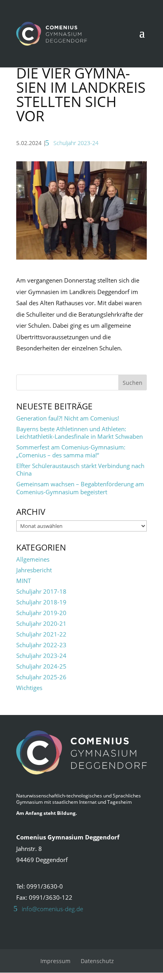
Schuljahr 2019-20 (41, 613)
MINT (23, 581)
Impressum (55, 961)
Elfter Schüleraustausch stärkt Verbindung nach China (80, 470)
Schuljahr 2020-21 (41, 623)
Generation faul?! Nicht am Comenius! (67, 418)
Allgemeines (32, 559)
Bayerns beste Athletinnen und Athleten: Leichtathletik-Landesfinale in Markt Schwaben (79, 433)
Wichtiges (29, 688)
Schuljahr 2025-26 (41, 677)
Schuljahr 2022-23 (41, 645)
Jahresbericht (34, 570)
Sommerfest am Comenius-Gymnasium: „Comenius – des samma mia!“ (70, 451)
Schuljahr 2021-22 (41, 634)
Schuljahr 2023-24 (76, 143)
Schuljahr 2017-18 (41, 591)
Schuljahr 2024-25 (41, 666)
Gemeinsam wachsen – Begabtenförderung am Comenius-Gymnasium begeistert (80, 488)
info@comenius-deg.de (52, 909)
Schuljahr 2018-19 (41, 602)
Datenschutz (97, 961)
